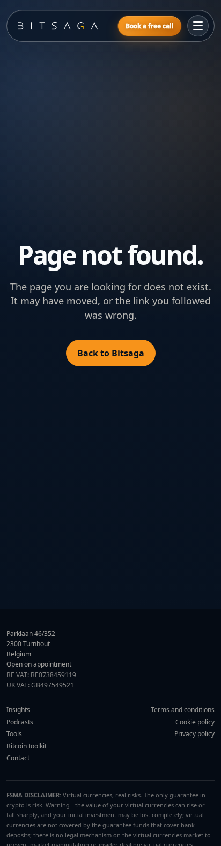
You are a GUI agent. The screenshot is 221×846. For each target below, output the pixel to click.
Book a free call (150, 26)
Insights (18, 709)
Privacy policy (194, 733)
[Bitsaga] (62, 25)
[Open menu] (198, 25)
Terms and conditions (183, 709)
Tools (14, 733)
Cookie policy (195, 722)
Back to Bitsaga (110, 353)
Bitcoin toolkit (26, 746)
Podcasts (19, 722)
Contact (18, 757)
